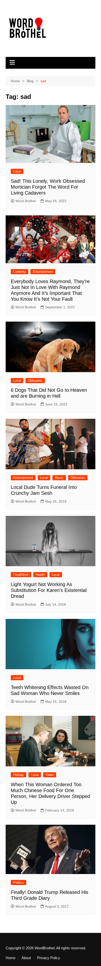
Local (17, 171)
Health (40, 574)
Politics (18, 882)
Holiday (18, 775)
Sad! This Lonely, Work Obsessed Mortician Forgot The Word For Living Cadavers (48, 187)
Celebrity (19, 272)
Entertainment (43, 272)
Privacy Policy (48, 958)
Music (59, 478)
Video (50, 775)
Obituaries (35, 380)
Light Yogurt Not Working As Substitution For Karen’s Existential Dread (49, 590)
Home (10, 958)
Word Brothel (25, 201)
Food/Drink (21, 574)
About (26, 958)
